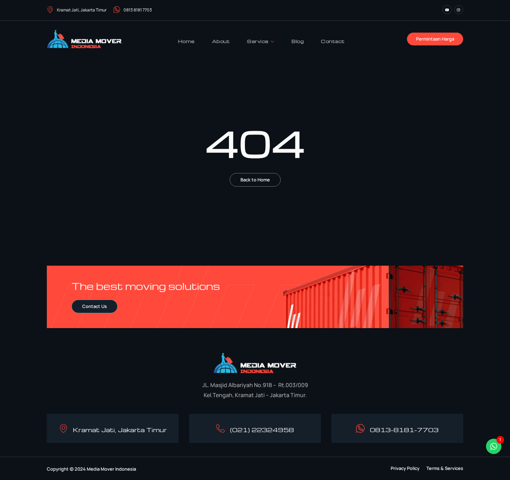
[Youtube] (446, 9)
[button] (405, 468)
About (221, 41)
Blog (297, 41)
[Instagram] (458, 9)
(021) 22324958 (262, 430)
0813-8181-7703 (404, 430)
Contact (333, 41)
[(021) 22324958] (220, 428)
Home (186, 41)
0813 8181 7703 (138, 10)
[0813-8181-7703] (360, 428)
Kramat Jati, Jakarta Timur (82, 10)
